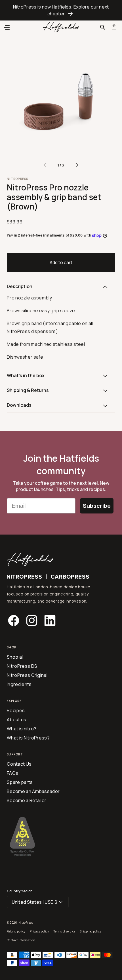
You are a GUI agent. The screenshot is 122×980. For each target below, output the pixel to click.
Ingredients (19, 684)
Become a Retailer (26, 800)
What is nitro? (21, 729)
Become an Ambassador (33, 791)
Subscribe (97, 505)
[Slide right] (77, 165)
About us (16, 719)
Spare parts (20, 782)
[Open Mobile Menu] (7, 27)
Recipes (16, 710)
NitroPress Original (27, 675)
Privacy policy (39, 931)
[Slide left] (45, 165)
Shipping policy (90, 931)
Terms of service (64, 931)
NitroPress (25, 922)
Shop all (15, 657)
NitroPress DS (22, 666)
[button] (102, 27)
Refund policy (16, 931)
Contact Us (19, 764)
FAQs (12, 773)
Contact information (21, 940)
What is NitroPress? (28, 738)
